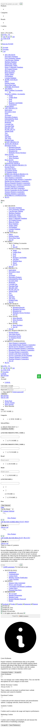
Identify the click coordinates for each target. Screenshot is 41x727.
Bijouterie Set (13, 151)
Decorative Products (11, 117)
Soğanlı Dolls (9, 131)
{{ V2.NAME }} (12, 452)
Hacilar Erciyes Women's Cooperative (17, 181)
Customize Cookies (7, 672)
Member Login (13, 597)
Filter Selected (6, 505)
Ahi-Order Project (10, 169)
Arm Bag (16, 259)
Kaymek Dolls (9, 120)
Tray (6, 133)
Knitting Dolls (9, 140)
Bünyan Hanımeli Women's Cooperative (17, 183)
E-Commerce (25, 616)
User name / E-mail (7, 386)
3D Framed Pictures (11, 69)
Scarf (10, 99)
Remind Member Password (17, 599)
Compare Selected (8, 511)
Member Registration (15, 595)
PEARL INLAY (10, 129)
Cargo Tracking (14, 579)
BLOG (7, 197)
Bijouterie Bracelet (14, 147)
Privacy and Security (15, 585)
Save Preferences (14, 725)
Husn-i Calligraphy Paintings (14, 67)
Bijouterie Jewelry (10, 145)
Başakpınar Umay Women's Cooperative (17, 185)
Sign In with (5, 397)
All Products (13, 104)
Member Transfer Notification (18, 577)
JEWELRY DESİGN (11, 144)
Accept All (18, 672)
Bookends (8, 122)
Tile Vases (8, 138)
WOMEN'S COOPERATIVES (15, 176)
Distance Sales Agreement (17, 583)
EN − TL (7, 34)
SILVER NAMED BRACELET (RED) (16, 522)
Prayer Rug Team (10, 85)
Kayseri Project (9, 167)
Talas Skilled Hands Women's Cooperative (18, 179)
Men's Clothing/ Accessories (14, 90)
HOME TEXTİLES (11, 80)
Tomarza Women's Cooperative (14, 192)
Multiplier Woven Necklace (17, 153)
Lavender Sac (9, 124)
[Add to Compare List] (3, 520)
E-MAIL (3, 374)
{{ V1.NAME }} (12, 440)
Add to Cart (4, 527)
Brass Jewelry (9, 160)
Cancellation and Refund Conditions (20, 586)
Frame (7, 135)
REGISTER (5, 375)
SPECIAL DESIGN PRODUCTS (16, 165)
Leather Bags (13, 97)
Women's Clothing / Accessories (15, 94)
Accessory (8, 115)
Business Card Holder (16, 103)
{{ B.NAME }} (12, 464)
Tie (10, 92)
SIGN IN (4, 394)
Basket (11, 601)
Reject (22, 667)
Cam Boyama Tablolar (12, 60)
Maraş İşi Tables (10, 71)
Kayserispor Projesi (11, 170)
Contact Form (13, 576)
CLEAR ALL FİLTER (7, 429)
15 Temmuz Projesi (11, 172)
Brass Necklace (14, 161)
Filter (2, 507)
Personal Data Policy (15, 590)
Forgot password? (18, 392)
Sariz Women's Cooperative (13, 177)
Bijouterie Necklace (15, 149)
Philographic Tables (11, 65)
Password (4, 390)
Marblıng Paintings (11, 62)
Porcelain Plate (9, 126)
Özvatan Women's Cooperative (14, 186)
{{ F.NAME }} (12, 497)
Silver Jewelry (9, 154)
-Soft (20, 616)
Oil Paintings (9, 76)
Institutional (12, 572)
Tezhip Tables (9, 74)
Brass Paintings (9, 72)
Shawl (15, 263)
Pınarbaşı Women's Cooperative (15, 193)
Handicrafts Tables (11, 63)
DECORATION (10, 55)
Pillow (7, 81)
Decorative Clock (10, 112)
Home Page (8, 401)
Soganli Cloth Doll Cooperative (15, 188)
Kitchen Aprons (10, 83)
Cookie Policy (13, 588)
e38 (2, 522)
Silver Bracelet (13, 156)
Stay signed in (7, 392)
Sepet (6, 113)
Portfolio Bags (17, 261)
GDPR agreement (8, 567)
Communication (14, 574)
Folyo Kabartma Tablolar (13, 58)
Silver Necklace (14, 158)
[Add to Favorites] (1, 520)
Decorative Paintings (11, 56)
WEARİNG (8, 88)
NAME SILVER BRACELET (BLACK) (16, 538)
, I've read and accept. (15, 567)
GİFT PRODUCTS (11, 108)
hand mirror (8, 110)
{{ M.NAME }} (12, 475)
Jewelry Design (10, 403)
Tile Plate (8, 137)
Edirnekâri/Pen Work (11, 119)
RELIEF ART (9, 128)
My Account (13, 593)
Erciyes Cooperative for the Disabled (16, 190)
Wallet (11, 96)
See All (11, 231)
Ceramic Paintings (10, 78)
